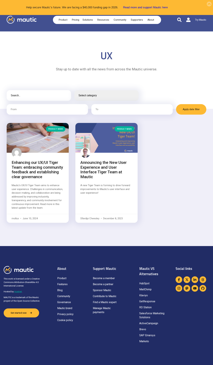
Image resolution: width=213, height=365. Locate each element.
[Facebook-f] (179, 279)
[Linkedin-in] (195, 279)
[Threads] (203, 279)
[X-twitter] (187, 279)
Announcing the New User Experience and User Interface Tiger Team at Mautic (103, 169)
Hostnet (18, 291)
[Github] (203, 288)
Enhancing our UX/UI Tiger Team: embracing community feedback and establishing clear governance (37, 169)
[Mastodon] (187, 288)
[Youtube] (195, 288)
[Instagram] (179, 288)
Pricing (75, 19)
